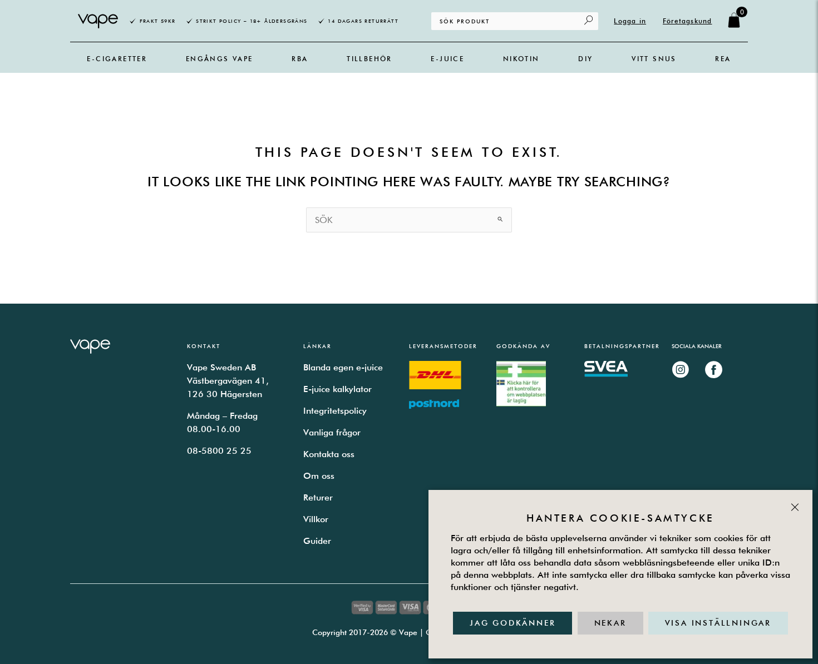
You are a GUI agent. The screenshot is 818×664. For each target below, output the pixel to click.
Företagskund (687, 21)
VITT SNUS (654, 58)
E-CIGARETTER (117, 58)
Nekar (610, 622)
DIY (585, 58)
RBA (300, 58)
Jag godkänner (512, 622)
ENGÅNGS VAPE (219, 58)
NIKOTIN (521, 58)
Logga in (630, 21)
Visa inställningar (718, 622)
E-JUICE (447, 58)
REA (723, 58)
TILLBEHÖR (369, 58)
